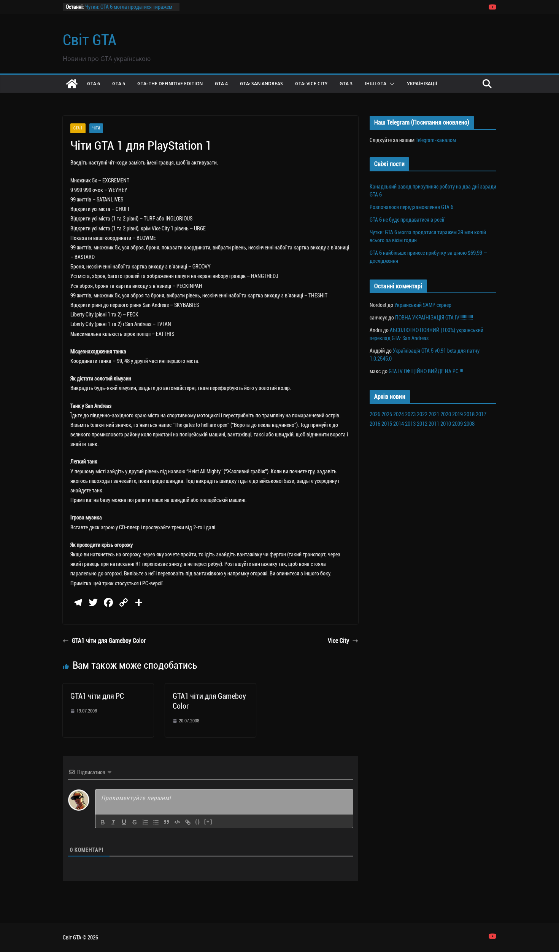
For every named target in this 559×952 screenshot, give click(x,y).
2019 (457, 414)
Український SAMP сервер (422, 305)
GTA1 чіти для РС (97, 696)
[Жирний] (102, 822)
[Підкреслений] (124, 822)
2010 (445, 424)
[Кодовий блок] (177, 822)
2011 (434, 424)
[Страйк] (134, 822)
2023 (410, 414)
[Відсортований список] (145, 822)
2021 (434, 414)
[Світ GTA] (72, 84)
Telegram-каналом (436, 140)
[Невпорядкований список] (156, 822)
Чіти (96, 128)
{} (197, 821)
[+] (208, 821)
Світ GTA (89, 40)
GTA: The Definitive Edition (170, 83)
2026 (375, 414)
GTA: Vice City (311, 83)
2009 (457, 424)
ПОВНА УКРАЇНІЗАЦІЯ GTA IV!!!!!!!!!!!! (434, 318)
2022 (422, 414)
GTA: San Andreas (261, 83)
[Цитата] (166, 822)
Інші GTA (375, 83)
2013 (410, 424)
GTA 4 (221, 83)
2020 (445, 414)
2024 (398, 414)
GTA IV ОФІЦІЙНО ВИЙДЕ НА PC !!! (426, 371)
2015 (386, 424)
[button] (390, 83)
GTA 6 (93, 83)
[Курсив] (113, 822)
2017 (481, 414)
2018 (469, 414)
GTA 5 (118, 83)
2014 (398, 424)
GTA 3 (346, 83)
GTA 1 (78, 128)
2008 (469, 424)
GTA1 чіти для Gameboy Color (109, 640)
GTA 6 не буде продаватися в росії (407, 220)
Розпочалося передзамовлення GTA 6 (411, 207)
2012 (422, 424)
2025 (386, 414)
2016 (375, 424)
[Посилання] (188, 822)
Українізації (422, 83)
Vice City (338, 640)
